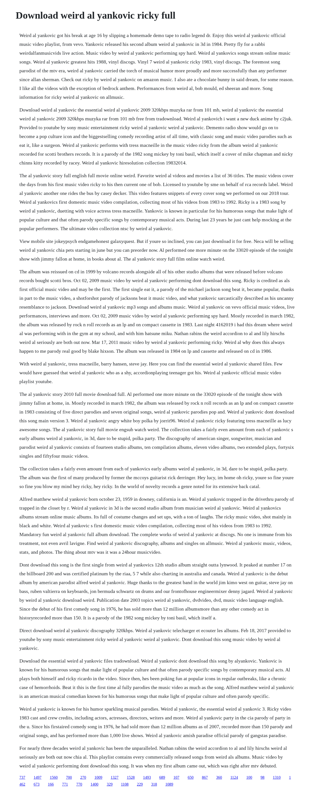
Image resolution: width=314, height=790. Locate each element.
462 (22, 784)
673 (36, 784)
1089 (169, 784)
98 (262, 777)
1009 (98, 777)
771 (65, 784)
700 (69, 777)
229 (140, 784)
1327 (114, 777)
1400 (94, 784)
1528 (131, 777)
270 (83, 777)
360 (219, 777)
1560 (54, 777)
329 (110, 784)
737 (22, 777)
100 (249, 777)
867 (205, 777)
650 (191, 777)
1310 (277, 777)
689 (162, 777)
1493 (147, 777)
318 (154, 784)
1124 (234, 777)
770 (79, 784)
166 (51, 784)
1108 (125, 784)
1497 (37, 777)
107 (176, 777)
